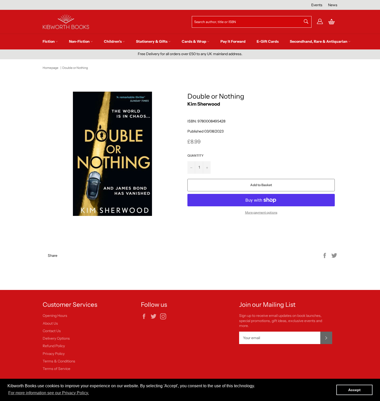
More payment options (261, 212)
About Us (50, 323)
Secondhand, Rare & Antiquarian (319, 41)
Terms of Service (56, 368)
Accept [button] (354, 390)
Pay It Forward (233, 41)
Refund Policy (54, 346)
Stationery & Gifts (152, 41)
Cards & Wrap (194, 41)
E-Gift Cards (268, 41)
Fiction (49, 41)
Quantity (195, 155)
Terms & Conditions (59, 361)
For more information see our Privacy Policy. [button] (48, 393)
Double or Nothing (75, 68)
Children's (113, 41)
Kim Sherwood (203, 104)
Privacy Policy (54, 353)
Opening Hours (55, 315)
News (332, 5)
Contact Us (52, 331)
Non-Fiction (79, 41)
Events (316, 5)
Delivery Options (56, 338)
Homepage (50, 68)
